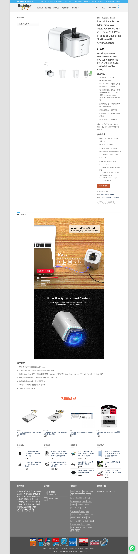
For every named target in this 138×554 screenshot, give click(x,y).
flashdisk (78, 498)
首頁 (98, 18)
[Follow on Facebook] (116, 1)
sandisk (73, 514)
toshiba (73, 517)
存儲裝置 (85, 521)
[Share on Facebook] (99, 202)
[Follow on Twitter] (26, 510)
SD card (79, 514)
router (82, 511)
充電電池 (78, 521)
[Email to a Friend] (106, 202)
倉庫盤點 (52, 492)
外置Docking (110, 194)
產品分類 (58, 1)
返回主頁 (43, 1)
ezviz (72, 498)
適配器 (78, 531)
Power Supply (75, 511)
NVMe (110, 198)
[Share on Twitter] (102, 202)
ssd (114, 198)
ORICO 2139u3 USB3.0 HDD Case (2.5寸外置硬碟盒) (29, 433)
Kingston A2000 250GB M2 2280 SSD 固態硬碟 (82, 433)
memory (73, 504)
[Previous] (47, 41)
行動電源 (78, 527)
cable (91, 491)
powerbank (85, 508)
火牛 (83, 524)
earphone (81, 495)
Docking (103, 198)
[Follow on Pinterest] (33, 510)
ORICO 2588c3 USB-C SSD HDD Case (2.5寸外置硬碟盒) (55, 433)
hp (88, 498)
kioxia (89, 501)
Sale (87, 511)
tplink (78, 517)
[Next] (91, 41)
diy (76, 495)
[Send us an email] (118, 1)
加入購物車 (103, 186)
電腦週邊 (105, 18)
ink (91, 498)
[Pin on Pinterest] (110, 202)
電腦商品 (65, 8)
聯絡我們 (100, 1)
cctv (72, 495)
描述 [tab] (18, 214)
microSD (80, 504)
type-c (84, 517)
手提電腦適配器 (75, 524)
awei (72, 491)
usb (89, 517)
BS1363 (85, 491)
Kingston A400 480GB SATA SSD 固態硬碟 (108, 433)
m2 (107, 198)
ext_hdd (88, 495)
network (87, 504)
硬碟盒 (117, 198)
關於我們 (50, 1)
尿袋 (91, 521)
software (86, 514)
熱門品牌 (67, 1)
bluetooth (78, 491)
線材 (72, 527)
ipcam (84, 501)
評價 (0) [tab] (23, 214)
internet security (76, 501)
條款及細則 (82, 551)
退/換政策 (87, 1)
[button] (110, 1)
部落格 (94, 1)
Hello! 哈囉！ (53, 498)
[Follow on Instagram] (22, 510)
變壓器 (85, 527)
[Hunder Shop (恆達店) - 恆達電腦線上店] (25, 7)
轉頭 (72, 531)
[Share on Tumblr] (113, 202)
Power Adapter (75, 508)
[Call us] (120, 1)
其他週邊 (112, 18)
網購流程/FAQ (77, 1)
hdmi (84, 498)
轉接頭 (90, 527)
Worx (72, 521)
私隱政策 (75, 551)
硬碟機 (89, 524)
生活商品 (56, 8)
